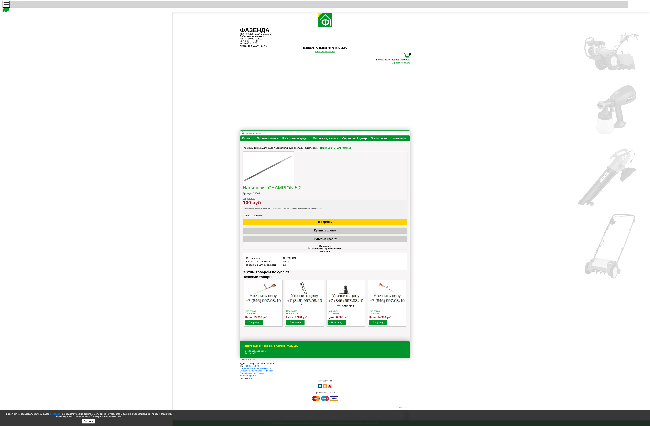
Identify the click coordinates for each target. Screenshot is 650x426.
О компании (379, 138)
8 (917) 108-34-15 (336, 48)
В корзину (325, 221)
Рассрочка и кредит (295, 138)
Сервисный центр (354, 138)
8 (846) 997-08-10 (314, 48)
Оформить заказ (401, 62)
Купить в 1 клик (325, 230)
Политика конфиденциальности (255, 368)
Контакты (399, 138)
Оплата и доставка (325, 138)
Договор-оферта (248, 376)
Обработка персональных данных (256, 371)
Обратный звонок (325, 51)
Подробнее (249, 198)
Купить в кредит (325, 239)
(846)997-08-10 (252, 366)
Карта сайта (246, 378)
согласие (55, 413)
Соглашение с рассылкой (252, 373)
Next (404, 306)
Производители (267, 138)
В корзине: (382, 59)
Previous (245, 306)
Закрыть (88, 421)
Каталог (247, 138)
